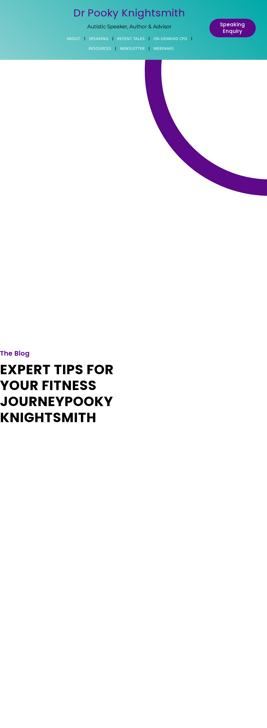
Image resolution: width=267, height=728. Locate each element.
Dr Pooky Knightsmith (129, 13)
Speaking (98, 38)
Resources (100, 48)
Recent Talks (131, 38)
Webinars (164, 48)
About (73, 38)
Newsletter (132, 48)
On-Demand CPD (170, 38)
